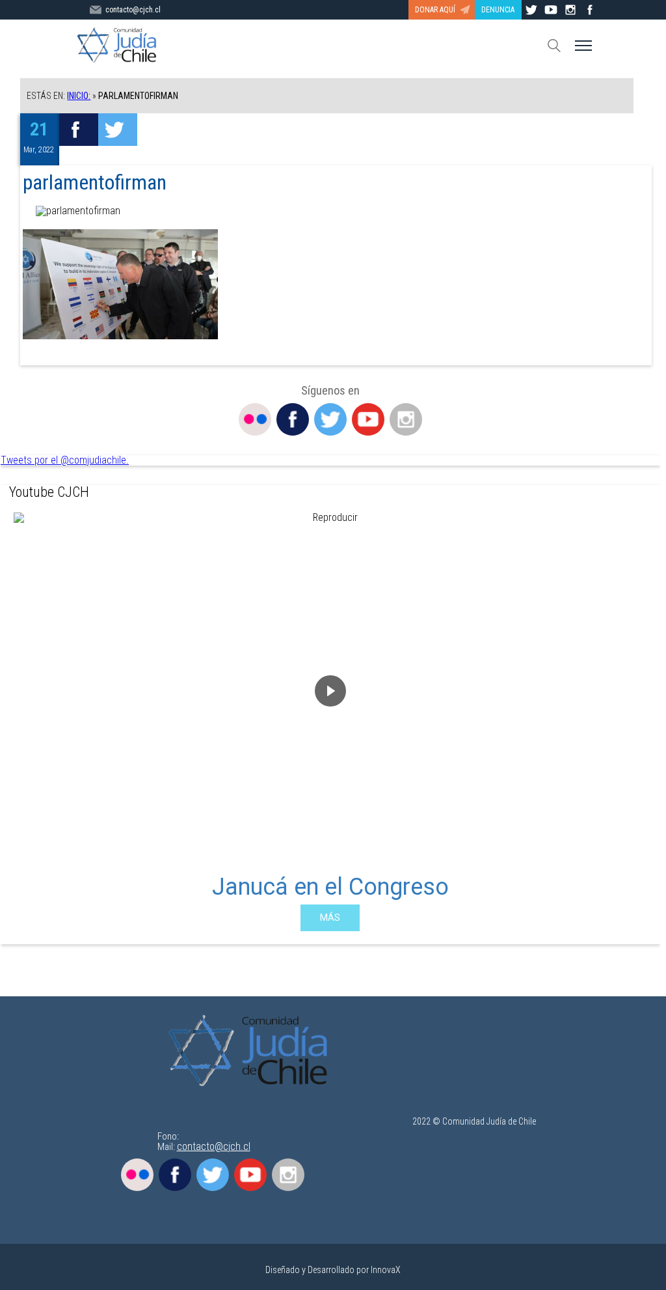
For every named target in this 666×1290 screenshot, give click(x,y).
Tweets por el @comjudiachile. (65, 460)
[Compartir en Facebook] (78, 129)
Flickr (255, 419)
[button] (20, 722)
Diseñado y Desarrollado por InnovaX (333, 1270)
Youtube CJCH (49, 492)
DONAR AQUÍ (435, 9)
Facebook (292, 419)
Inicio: (78, 96)
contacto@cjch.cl (133, 9)
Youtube (368, 419)
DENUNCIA (497, 9)
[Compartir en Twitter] (117, 129)
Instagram (406, 419)
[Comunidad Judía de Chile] (251, 1052)
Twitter (330, 419)
